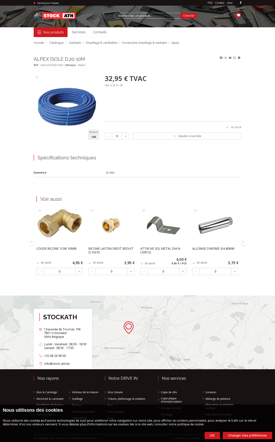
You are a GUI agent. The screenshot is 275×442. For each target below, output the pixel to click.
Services (79, 32)
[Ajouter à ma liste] (37, 77)
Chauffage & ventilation (101, 43)
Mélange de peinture (217, 398)
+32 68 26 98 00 (55, 356)
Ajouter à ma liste (189, 136)
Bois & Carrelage (46, 392)
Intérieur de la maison (85, 392)
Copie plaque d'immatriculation (171, 400)
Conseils (100, 32)
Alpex (175, 43)
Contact (219, 2)
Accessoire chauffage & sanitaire (144, 43)
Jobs (230, 2)
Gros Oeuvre (115, 392)
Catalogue (56, 43)
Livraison (210, 392)
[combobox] (147, 16)
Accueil (39, 43)
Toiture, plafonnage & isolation (126, 398)
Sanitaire (75, 43)
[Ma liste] (238, 15)
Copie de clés (169, 392)
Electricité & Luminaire (50, 398)
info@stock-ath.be (57, 364)
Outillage (77, 398)
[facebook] (240, 2)
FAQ (210, 2)
